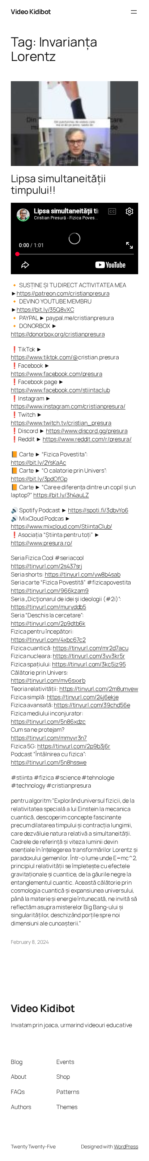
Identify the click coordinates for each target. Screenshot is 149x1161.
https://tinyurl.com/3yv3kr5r (89, 656)
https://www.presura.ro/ (41, 543)
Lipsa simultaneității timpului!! (58, 184)
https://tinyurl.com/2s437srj (46, 566)
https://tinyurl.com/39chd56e (92, 705)
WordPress (126, 1146)
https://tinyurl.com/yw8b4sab (82, 574)
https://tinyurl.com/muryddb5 (48, 607)
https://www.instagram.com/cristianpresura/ (68, 406)
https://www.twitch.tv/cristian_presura (61, 423)
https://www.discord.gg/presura (87, 431)
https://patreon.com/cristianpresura (63, 293)
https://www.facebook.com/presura (56, 374)
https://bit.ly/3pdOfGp (39, 479)
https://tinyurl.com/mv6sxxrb (48, 680)
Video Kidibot (31, 11)
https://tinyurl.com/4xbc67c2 (48, 640)
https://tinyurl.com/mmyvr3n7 (49, 738)
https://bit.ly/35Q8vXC (45, 310)
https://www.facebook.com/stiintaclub (60, 390)
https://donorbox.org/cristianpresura (58, 334)
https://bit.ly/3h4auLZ (61, 495)
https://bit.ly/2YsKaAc (38, 462)
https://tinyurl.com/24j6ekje (83, 697)
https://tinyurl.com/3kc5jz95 (88, 664)
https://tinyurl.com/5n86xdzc (48, 722)
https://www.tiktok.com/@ (44, 357)
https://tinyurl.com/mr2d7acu (90, 648)
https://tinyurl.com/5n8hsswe (48, 762)
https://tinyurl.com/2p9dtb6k (48, 623)
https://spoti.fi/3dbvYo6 (98, 510)
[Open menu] (133, 12)
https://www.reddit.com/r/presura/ (87, 439)
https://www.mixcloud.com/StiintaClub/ (61, 526)
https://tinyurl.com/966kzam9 (50, 591)
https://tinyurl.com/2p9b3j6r (73, 746)
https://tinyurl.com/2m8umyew (98, 689)
